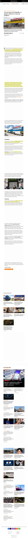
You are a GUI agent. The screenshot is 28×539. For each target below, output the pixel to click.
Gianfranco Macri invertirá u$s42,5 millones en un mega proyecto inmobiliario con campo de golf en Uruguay (8, 328)
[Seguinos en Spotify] (19, 529)
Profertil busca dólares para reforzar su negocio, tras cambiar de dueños (18, 303)
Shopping (17, 97)
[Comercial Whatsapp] (18, 533)
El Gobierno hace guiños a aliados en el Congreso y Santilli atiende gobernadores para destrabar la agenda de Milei (8, 506)
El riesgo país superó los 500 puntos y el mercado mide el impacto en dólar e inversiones (8, 468)
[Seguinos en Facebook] (8, 529)
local (19, 143)
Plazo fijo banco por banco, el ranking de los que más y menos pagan (8, 481)
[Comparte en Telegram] (10, 33)
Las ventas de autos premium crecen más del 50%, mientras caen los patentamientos (8, 456)
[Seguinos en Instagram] (12, 529)
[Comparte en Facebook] (4, 33)
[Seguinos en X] (10, 529)
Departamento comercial (18, 532)
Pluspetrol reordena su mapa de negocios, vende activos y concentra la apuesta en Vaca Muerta (18, 390)
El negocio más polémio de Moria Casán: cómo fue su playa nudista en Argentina (19, 456)
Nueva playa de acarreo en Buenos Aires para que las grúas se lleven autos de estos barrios (8, 408)
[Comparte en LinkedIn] (9, 33)
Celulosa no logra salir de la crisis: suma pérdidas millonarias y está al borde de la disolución (19, 415)
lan (5, 269)
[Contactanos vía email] (9, 533)
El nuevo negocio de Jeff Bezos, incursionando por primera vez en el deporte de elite (8, 426)
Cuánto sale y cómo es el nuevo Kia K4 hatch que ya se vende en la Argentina (8, 493)
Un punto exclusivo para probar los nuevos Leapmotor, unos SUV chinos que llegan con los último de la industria (19, 506)
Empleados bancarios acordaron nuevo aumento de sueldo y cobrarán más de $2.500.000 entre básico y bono (8, 518)
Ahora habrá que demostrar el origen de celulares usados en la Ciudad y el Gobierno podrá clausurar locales (19, 427)
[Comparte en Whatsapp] (7, 33)
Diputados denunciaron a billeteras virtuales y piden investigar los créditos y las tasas (13, 384)
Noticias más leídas (7, 367)
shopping (21, 96)
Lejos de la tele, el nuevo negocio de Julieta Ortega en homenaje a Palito (8, 315)
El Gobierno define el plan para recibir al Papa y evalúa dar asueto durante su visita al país (8, 414)
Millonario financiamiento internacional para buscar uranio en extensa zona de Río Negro (9, 511)
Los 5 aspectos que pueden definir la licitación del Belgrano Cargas (9, 303)
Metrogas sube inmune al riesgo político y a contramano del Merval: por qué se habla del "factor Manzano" (9, 402)
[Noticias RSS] (18, 529)
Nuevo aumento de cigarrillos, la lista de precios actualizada (19, 315)
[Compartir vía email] (12, 33)
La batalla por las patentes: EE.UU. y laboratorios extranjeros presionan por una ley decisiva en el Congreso (9, 390)
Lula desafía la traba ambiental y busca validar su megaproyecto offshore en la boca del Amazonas (19, 493)
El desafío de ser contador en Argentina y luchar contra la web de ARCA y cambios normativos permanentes (9, 439)
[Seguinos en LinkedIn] (14, 529)
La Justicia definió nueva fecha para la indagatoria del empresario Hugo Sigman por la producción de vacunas (9, 487)
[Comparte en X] (6, 33)
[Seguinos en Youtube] (16, 529)
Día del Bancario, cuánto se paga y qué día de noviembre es (19, 468)
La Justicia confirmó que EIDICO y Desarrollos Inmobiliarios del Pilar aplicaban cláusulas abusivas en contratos (8, 433)
